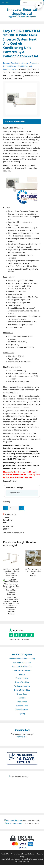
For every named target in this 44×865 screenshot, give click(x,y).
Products (33, 63)
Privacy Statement (28, 854)
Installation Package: (14, 488)
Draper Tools (22, 694)
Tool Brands (22, 702)
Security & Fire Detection (22, 666)
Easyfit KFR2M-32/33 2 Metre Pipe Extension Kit (33, 571)
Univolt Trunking (22, 682)
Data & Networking (22, 690)
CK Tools (22, 698)
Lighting (22, 713)
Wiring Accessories (22, 686)
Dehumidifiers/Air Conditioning (16, 66)
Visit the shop (22, 737)
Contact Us (5, 854)
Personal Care (22, 705)
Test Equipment (22, 678)
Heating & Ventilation (22, 662)
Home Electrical (22, 709)
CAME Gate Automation (22, 670)
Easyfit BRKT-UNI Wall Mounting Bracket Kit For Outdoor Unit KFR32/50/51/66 (11, 572)
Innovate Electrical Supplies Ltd (22, 11)
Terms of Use (16, 854)
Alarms (22, 674)
